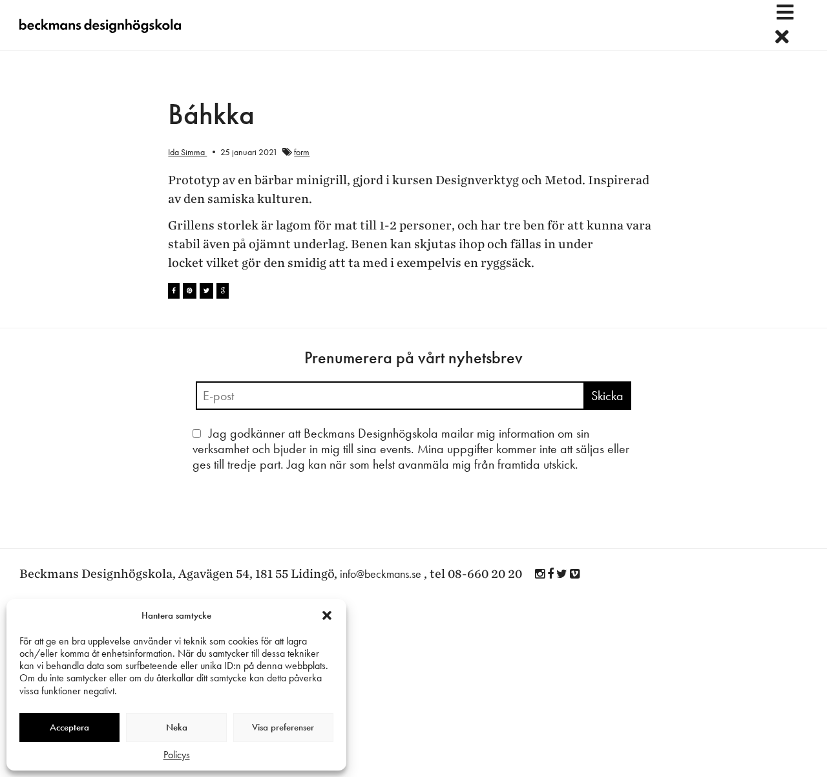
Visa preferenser (283, 727)
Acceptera (69, 727)
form (301, 152)
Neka (176, 727)
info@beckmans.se (380, 573)
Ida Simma (187, 152)
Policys (176, 754)
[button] (326, 615)
